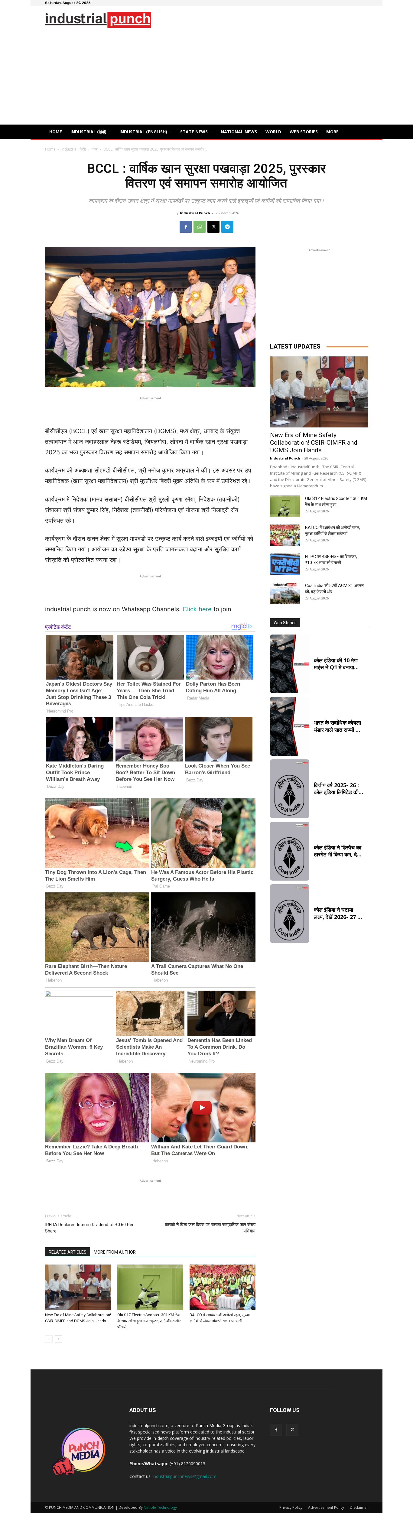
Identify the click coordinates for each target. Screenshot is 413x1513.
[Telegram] (227, 227)
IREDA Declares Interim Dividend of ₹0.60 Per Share (89, 1228)
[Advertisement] (206, 79)
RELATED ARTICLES (67, 1252)
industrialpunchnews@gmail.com (184, 1476)
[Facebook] (186, 227)
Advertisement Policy (326, 1507)
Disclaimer (359, 1507)
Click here (197, 609)
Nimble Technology (160, 1507)
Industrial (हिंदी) (73, 149)
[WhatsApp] (199, 227)
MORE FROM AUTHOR (115, 1252)
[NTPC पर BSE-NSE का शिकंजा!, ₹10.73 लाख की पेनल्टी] (285, 564)
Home (50, 149)
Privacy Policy (290, 1507)
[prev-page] (49, 1339)
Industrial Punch (195, 213)
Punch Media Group (215, 1425)
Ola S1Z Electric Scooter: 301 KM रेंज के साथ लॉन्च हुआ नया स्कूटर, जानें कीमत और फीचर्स (149, 1321)
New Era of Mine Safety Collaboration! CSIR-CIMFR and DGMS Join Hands (313, 442)
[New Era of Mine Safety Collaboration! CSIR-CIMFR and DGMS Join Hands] (78, 1287)
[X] (213, 227)
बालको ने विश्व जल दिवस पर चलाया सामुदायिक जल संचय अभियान (210, 1228)
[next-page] (58, 1339)
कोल (95, 149)
